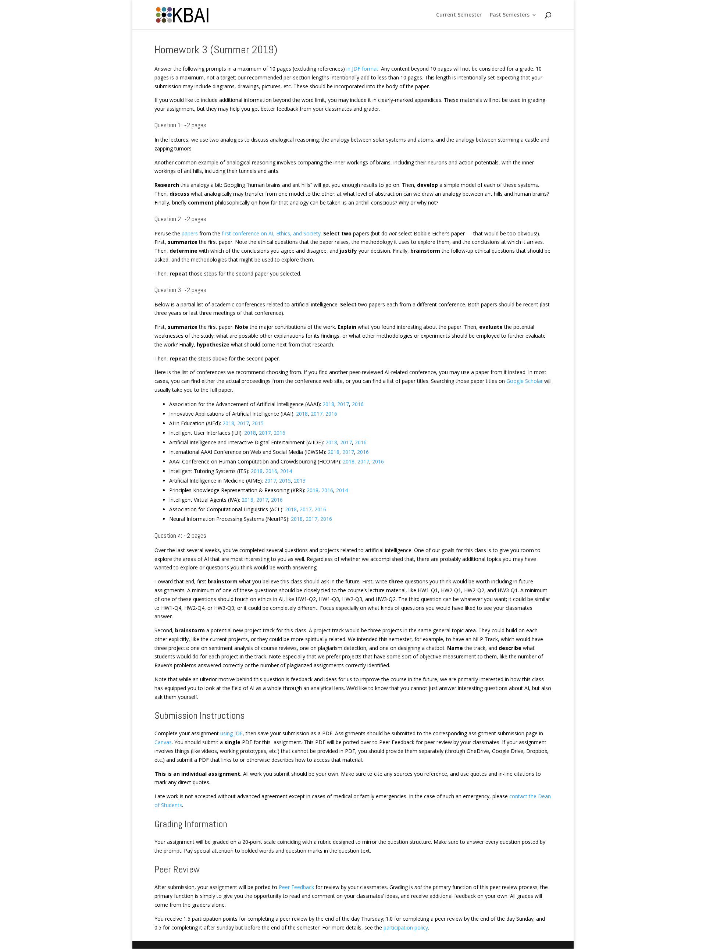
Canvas (163, 742)
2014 (286, 471)
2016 (358, 404)
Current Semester (459, 15)
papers (190, 233)
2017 (343, 404)
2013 (300, 480)
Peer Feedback (296, 887)
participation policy (406, 927)
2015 (258, 423)
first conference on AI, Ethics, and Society (271, 233)
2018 (328, 404)
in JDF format (362, 68)
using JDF (231, 733)
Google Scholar (524, 380)
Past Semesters (510, 15)
